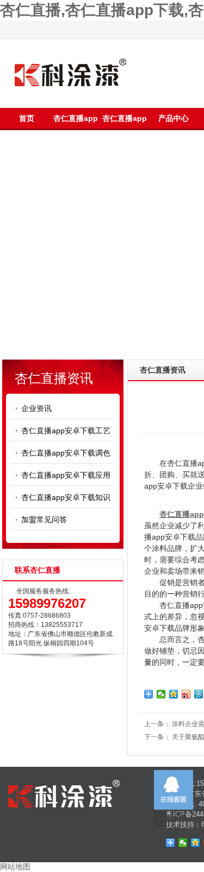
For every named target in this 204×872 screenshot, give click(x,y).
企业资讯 (36, 408)
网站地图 (15, 866)
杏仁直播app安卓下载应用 (65, 475)
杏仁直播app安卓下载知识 (65, 497)
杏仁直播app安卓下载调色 (65, 452)
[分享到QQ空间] (173, 694)
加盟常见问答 (44, 519)
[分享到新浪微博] (186, 694)
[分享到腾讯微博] (198, 694)
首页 (26, 118)
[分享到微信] (161, 694)
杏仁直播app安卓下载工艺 (65, 430)
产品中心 (173, 118)
